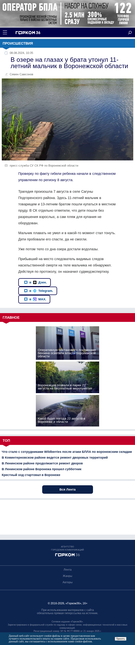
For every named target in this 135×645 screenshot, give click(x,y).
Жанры (67, 575)
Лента (68, 569)
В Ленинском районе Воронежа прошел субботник (41, 469)
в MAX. (37, 299)
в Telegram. (41, 291)
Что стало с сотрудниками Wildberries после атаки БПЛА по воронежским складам (67, 451)
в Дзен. (38, 282)
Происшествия (18, 43)
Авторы (68, 582)
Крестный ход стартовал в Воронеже (31, 475)
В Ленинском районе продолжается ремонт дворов (42, 463)
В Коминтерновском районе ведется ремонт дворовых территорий (55, 457)
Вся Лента (67, 489)
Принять (120, 638)
